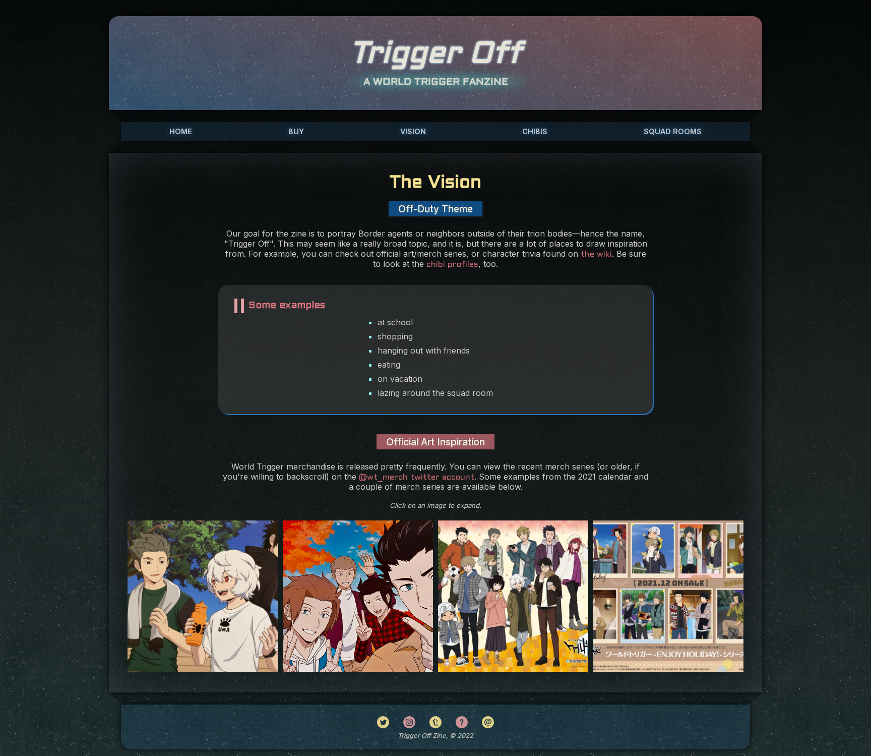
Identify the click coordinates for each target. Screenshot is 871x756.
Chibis (534, 131)
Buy (296, 131)
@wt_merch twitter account (416, 477)
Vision (413, 131)
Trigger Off (436, 55)
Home (180, 131)
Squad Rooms (673, 131)
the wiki (596, 254)
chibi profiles (452, 264)
